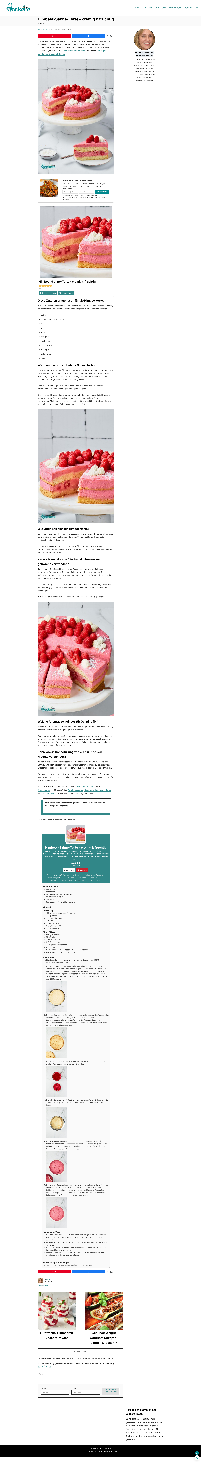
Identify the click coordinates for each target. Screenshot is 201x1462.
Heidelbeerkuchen (85, 786)
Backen (44, 30)
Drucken (70, 870)
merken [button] (83, 870)
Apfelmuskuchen (75, 790)
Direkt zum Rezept (49, 293)
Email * (74, 1388)
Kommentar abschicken (111, 1391)
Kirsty (48, 1279)
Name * (44, 1388)
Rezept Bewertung (76, 1363)
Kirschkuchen (44, 790)
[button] (40, 285)
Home (39, 30)
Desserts (45, 1285)
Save (55, 36)
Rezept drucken (67, 293)
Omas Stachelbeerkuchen (74, 51)
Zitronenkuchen (49, 793)
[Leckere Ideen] (28, 8)
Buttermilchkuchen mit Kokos (97, 790)
